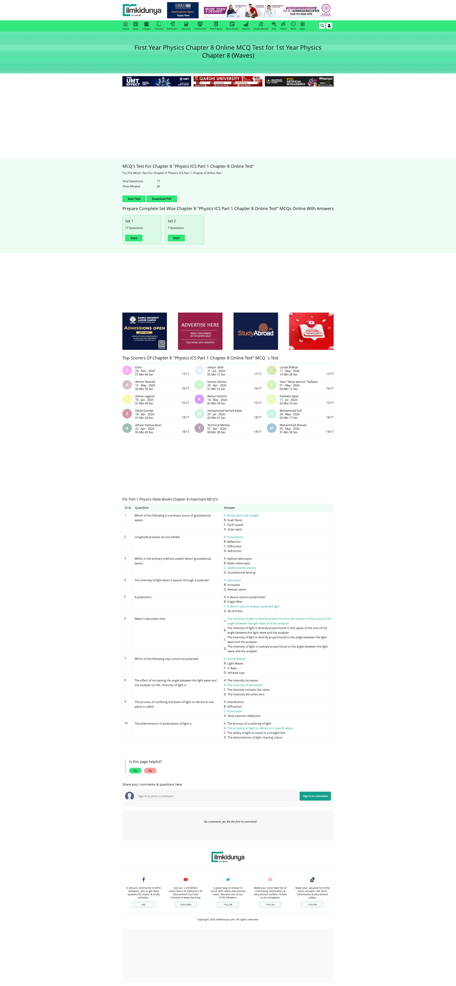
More (293, 28)
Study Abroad (260, 28)
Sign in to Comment (315, 796)
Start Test (134, 199)
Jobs (274, 28)
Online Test (200, 28)
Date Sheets (232, 28)
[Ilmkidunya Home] (142, 10)
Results (246, 28)
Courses (159, 28)
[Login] (329, 26)
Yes (135, 771)
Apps (302, 28)
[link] (183, 10)
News (136, 28)
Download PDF (162, 199)
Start (134, 238)
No (150, 771)
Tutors (283, 28)
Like (143, 904)
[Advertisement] (228, 114)
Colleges (146, 28)
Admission (172, 28)
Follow (228, 904)
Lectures (186, 28)
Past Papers (216, 28)
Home (125, 28)
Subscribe (185, 904)
